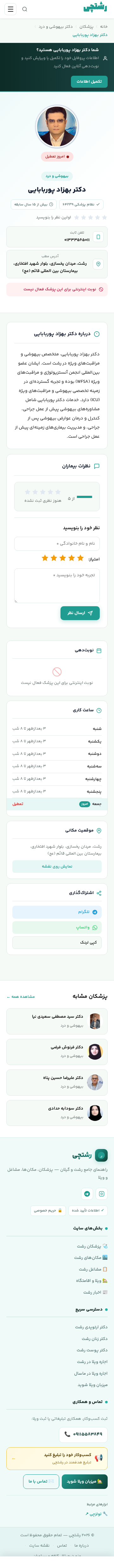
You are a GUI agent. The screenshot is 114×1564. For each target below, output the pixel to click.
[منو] (10, 9)
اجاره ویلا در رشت (92, 1362)
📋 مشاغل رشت (93, 1269)
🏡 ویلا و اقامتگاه (92, 1280)
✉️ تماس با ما (41, 1481)
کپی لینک (88, 942)
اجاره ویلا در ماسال (91, 1373)
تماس (62, 1546)
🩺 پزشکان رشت (92, 1246)
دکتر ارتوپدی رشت (91, 1327)
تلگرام (84, 912)
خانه (104, 27)
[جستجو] (24, 9)
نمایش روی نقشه (57, 866)
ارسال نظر (76, 613)
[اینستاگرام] (102, 1194)
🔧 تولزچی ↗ (96, 1514)
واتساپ (83, 927)
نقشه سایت (39, 1546)
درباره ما (81, 1546)
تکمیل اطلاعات (89, 82)
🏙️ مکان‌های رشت (91, 1257)
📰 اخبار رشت (95, 1292)
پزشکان (86, 27)
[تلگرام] (87, 1194)
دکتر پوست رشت (92, 1350)
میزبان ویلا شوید (93, 1385)
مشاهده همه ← (20, 997)
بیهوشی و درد (57, 176)
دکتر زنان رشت (95, 1339)
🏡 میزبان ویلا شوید (85, 1481)
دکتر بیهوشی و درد (56, 27)
